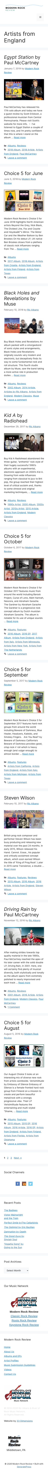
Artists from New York (16, 645)
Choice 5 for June (23, 173)
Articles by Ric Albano (16, 391)
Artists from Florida (14, 1135)
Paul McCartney (28, 154)
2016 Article (28, 995)
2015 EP (26, 1123)
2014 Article (28, 387)
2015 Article (32, 508)
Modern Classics (23, 395)
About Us (9, 1351)
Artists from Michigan (15, 774)
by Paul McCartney (22, 59)
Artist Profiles (11, 1360)
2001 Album (14, 995)
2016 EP (26, 633)
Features (21, 629)
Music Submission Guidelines (19, 1365)
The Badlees (10, 1210)
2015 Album (14, 881)
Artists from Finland (14, 269)
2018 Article (28, 149)
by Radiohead (15, 418)
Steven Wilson (19, 798)
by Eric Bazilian (19, 1227)
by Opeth (15, 1231)
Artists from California (19, 766)
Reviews (21, 145)
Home (7, 1347)
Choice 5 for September (17, 672)
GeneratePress (24, 1466)
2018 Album (14, 149)
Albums (12, 145)
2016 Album (14, 633)
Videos (7, 1369)
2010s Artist (17, 508)
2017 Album (14, 261)
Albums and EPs (13, 1356)
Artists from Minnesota (27, 641)
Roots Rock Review (24, 1320)
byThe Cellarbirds (21, 1222)
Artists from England (30, 265)
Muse (36, 395)
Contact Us (10, 1374)
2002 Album (14, 387)
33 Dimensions (25, 1421)
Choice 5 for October (17, 538)
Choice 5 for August (17, 1025)
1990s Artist (14, 504)
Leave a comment (17, 157)
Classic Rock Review (24, 1316)
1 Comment (14, 1007)
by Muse (21, 298)
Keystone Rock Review (24, 1324)
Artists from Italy (28, 770)
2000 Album (28, 504)
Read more (20, 137)
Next (18, 1158)
